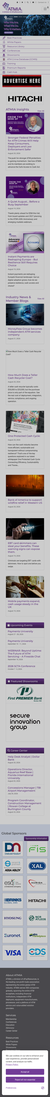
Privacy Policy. (12, 1064)
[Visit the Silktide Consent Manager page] (42, 1087)
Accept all (25, 1071)
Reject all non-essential (25, 1079)
